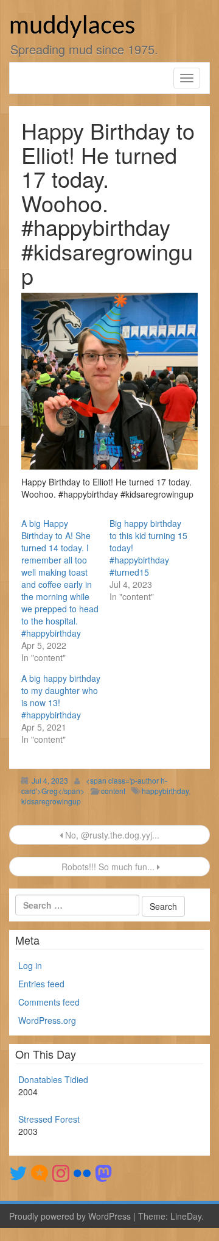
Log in (30, 965)
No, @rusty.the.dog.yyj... (111, 835)
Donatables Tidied (53, 1079)
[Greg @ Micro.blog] (39, 1171)
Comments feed (49, 1002)
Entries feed (41, 984)
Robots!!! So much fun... (108, 866)
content (113, 790)
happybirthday (165, 790)
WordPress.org (47, 1020)
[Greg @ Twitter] (18, 1171)
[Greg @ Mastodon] (103, 1171)
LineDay (185, 1216)
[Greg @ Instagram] (60, 1171)
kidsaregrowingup (51, 801)
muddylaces (72, 26)
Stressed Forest (49, 1119)
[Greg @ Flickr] (82, 1171)
